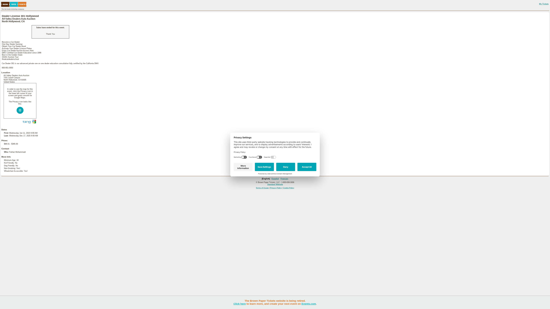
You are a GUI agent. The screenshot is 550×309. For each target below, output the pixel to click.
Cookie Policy (288, 188)
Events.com (308, 303)
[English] (266, 179)
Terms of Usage (262, 188)
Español (275, 179)
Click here (239, 303)
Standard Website (275, 184)
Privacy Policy (276, 188)
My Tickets (544, 4)
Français (284, 179)
